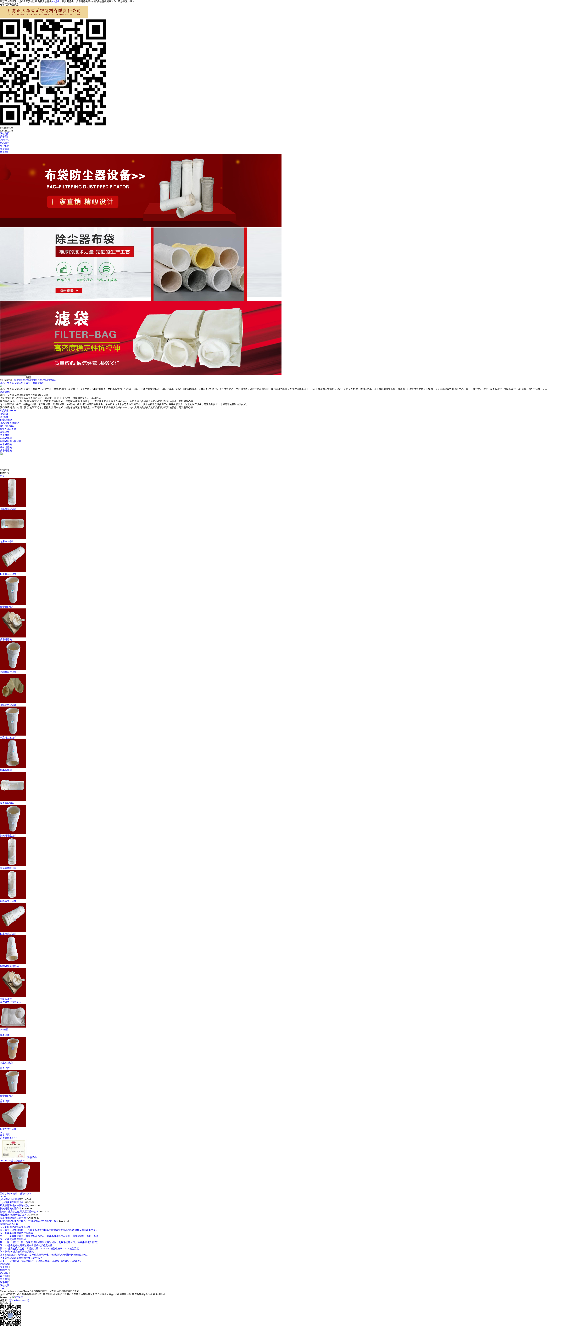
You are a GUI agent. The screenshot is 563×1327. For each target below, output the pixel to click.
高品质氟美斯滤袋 (9, 423)
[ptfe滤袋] (13, 1026)
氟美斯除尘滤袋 (35, 380)
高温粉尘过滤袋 (8, 737)
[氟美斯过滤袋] (13, 800)
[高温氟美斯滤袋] (13, 506)
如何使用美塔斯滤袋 (11, 1202)
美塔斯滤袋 (6, 450)
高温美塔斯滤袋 (8, 705)
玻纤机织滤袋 (7, 426)
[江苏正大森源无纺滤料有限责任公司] (44, 17)
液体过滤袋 (6, 447)
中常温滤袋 (6, 444)
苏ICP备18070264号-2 (20, 1300)
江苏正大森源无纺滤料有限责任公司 (19, 383)
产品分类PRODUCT (10, 410)
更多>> (41, 383)
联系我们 (4, 1282)
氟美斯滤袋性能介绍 (10, 1208)
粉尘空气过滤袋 (8, 1129)
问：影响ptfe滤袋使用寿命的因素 (17, 1251)
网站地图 (4, 1285)
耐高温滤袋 (6, 438)
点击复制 (36, 1291)
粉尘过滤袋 (6, 419)
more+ (3, 1196)
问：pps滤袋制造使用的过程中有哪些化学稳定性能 (26, 1245)
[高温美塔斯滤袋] (13, 702)
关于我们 (4, 1267)
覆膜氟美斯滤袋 (8, 901)
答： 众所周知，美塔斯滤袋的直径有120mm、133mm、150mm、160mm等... (41, 1261)
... (1, 1032)
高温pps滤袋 (6, 1062)
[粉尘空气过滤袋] (13, 1126)
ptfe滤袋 (4, 416)
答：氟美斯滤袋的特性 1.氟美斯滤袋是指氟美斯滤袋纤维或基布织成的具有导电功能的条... (48, 1230)
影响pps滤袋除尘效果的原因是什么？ (19, 1211)
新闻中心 (4, 1270)
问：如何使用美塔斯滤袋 (13, 1239)
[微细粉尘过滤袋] (13, 669)
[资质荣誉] (13, 1157)
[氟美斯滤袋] (13, 767)
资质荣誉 (32, 1157)
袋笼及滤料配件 (8, 429)
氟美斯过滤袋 (7, 803)
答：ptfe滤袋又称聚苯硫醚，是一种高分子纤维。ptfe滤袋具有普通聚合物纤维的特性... (44, 1254)
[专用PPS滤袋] (13, 538)
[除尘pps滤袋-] (13, 1093)
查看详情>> (6, 392)
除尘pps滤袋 (20, 380)
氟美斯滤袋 (50, 380)
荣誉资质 (4, 1137)
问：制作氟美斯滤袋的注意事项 (16, 1233)
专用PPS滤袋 (6, 541)
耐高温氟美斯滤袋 (9, 966)
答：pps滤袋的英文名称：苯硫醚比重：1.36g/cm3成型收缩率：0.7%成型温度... (40, 1248)
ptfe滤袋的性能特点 (10, 1199)
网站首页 (4, 1264)
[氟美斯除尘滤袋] (13, 833)
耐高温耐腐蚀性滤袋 (10, 441)
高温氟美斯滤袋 (8, 508)
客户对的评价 (7, 1002)
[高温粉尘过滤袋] (13, 734)
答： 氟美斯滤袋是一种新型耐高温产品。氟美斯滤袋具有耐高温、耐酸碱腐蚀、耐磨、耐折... (50, 1236)
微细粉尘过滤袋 (8, 672)
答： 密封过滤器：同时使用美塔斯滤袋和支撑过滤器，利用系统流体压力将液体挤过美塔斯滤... (50, 1242)
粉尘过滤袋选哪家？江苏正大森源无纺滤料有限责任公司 (29, 1221)
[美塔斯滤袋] (13, 636)
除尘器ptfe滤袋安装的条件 (13, 1214)
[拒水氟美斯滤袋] (13, 571)
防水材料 (4, 435)
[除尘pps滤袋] (13, 604)
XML (2, 1288)
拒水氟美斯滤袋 (8, 574)
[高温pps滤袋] (13, 1060)
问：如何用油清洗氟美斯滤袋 (15, 1227)
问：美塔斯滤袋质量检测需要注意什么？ (21, 1257)
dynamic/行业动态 (9, 1160)
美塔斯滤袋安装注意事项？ (14, 1217)
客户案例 (4, 1276)
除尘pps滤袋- (6, 1096)
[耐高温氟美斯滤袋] (13, 963)
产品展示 (4, 1273)
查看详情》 (6, 1035)
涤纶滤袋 (4, 432)
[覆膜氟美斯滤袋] (13, 898)
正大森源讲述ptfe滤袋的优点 (14, 1205)
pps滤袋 (56, 1)
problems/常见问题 (9, 1224)
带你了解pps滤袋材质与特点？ (15, 1193)
